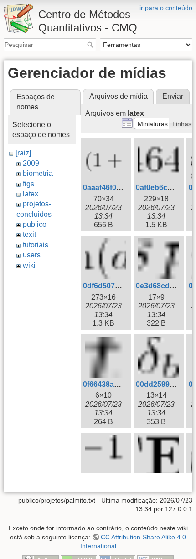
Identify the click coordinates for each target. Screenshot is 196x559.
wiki (29, 265)
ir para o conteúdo (165, 7)
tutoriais (35, 245)
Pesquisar (91, 44)
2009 (31, 163)
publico (34, 224)
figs (28, 184)
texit (29, 234)
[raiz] (23, 153)
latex (30, 194)
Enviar (172, 96)
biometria (38, 173)
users (32, 255)
